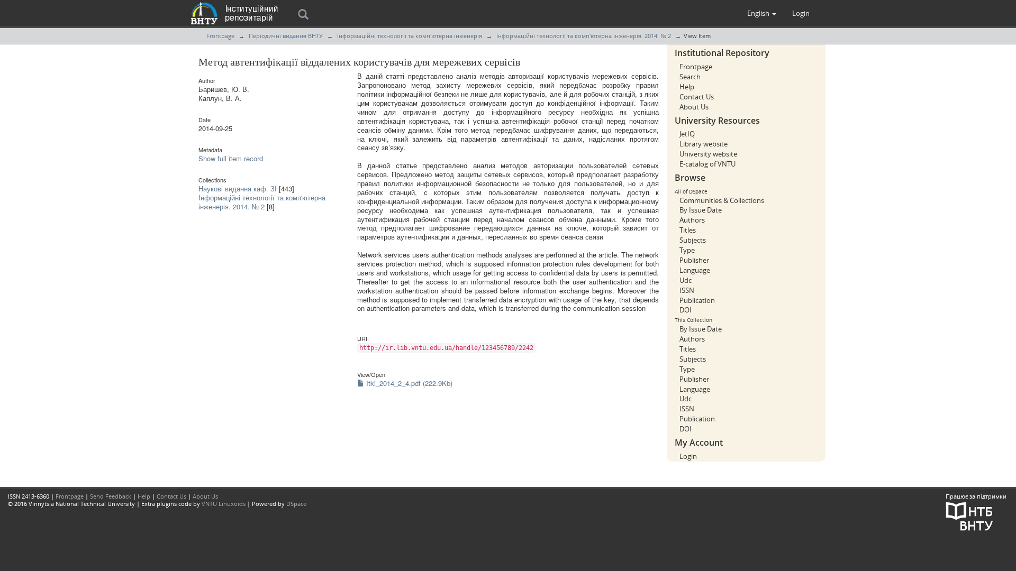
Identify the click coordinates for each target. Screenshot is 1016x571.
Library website (703, 144)
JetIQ (687, 134)
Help (686, 86)
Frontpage (220, 36)
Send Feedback (110, 496)
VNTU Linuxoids (224, 504)
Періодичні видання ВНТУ (286, 36)
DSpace (296, 504)
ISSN (686, 290)
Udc (685, 280)
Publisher (694, 260)
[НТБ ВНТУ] (969, 515)
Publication (697, 300)
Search (690, 76)
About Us (694, 107)
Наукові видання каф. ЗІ (237, 188)
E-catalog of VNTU (707, 164)
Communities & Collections (721, 200)
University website (708, 154)
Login (688, 456)
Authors (692, 220)
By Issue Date (700, 210)
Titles (687, 230)
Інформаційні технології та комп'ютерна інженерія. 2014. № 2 (583, 36)
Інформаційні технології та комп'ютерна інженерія (409, 36)
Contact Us (696, 97)
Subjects (692, 240)
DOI (685, 310)
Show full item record (230, 158)
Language (694, 270)
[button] (761, 13)
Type (687, 250)
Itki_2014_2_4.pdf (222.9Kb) (408, 383)
